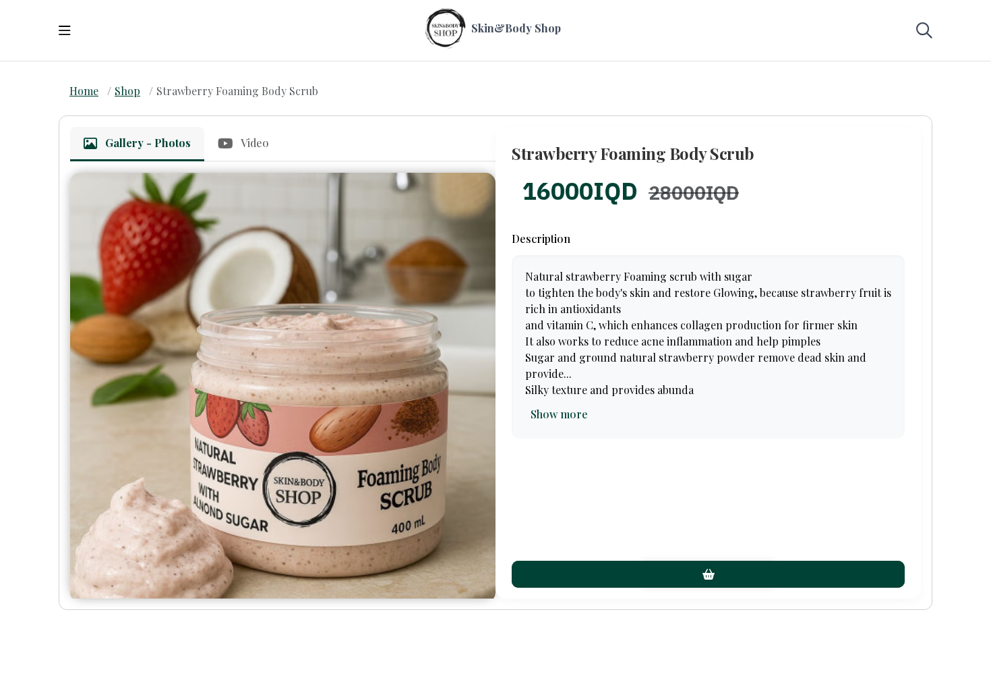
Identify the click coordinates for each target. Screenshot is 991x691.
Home (83, 91)
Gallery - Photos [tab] (148, 143)
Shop (127, 91)
